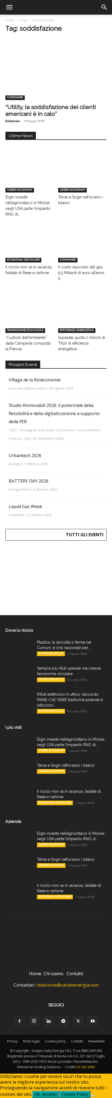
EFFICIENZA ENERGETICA (77, 330)
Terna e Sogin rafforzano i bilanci (65, 765)
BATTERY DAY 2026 (28, 481)
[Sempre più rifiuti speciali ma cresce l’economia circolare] (19, 675)
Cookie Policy (74, 1094)
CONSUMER (15, 97)
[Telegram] (63, 1021)
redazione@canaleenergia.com (67, 985)
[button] (9, 7)
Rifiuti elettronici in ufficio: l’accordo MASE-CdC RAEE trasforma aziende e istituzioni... (70, 699)
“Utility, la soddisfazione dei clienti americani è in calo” (50, 110)
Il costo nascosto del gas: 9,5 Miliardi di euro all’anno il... (81, 273)
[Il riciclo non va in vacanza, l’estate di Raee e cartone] (29, 246)
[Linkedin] (48, 1021)
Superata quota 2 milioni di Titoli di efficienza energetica (81, 343)
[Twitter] (78, 1021)
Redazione (12, 121)
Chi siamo (53, 974)
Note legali (31, 1041)
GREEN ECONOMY (19, 189)
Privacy (12, 1041)
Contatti (75, 974)
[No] (93, 1096)
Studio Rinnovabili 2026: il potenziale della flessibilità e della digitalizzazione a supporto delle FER (54, 413)
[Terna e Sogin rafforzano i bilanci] (82, 175)
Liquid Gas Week (25, 506)
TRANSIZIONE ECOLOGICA (25, 330)
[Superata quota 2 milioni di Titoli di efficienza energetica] (82, 316)
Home (10, 20)
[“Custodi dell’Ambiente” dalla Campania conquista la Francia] (29, 316)
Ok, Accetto (45, 1094)
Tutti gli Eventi (85, 535)
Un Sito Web (85, 1067)
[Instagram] (34, 1021)
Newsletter (96, 1041)
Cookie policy (55, 1041)
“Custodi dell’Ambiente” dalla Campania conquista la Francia (28, 343)
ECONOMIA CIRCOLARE (23, 259)
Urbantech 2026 (25, 455)
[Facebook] (19, 1021)
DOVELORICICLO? (51, 653)
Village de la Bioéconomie (35, 380)
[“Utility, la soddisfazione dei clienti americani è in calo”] (56, 75)
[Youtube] (92, 1021)
